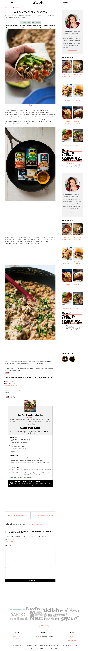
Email (7, 574)
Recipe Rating (9, 539)
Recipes (11, 7)
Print (24, 428)
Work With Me (72, 640)
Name (7, 568)
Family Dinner (17, 7)
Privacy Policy (16, 636)
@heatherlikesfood (24, 483)
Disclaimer (16, 638)
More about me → (72, 50)
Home (6, 7)
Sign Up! (37, 636)
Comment (8, 545)
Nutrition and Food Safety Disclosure (20, 477)
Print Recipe (37, 22)
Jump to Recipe (26, 22)
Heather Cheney (31, 424)
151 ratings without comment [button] (34, 524)
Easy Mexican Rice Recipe (13, 390)
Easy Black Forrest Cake (45, 515)
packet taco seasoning (19, 442)
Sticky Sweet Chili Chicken (17, 515)
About (71, 636)
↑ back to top (44, 625)
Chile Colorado (9, 381)
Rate (37, 428)
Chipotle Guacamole (11, 385)
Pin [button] (31, 428)
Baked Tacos (9, 388)
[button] (27, 417)
